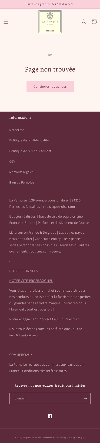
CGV (12, 161)
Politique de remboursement (30, 151)
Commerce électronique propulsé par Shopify (63, 437)
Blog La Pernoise (21, 182)
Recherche (16, 130)
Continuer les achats (50, 86)
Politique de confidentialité (29, 140)
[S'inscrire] (85, 398)
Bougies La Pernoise (32, 437)
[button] (6, 22)
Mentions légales (21, 172)
